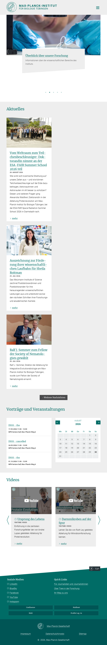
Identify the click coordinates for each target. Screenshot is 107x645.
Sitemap (83, 634)
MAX (31, 613)
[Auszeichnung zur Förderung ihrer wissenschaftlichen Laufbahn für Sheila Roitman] (29, 240)
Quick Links (60, 579)
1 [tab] (45, 92)
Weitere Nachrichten (54, 397)
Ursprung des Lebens (30, 519)
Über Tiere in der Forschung (66, 588)
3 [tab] (53, 92)
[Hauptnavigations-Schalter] (97, 7)
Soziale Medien (15, 579)
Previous (9, 54)
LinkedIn (13, 584)
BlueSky (13, 588)
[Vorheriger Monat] (98, 422)
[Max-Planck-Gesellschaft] (42, 626)
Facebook (14, 593)
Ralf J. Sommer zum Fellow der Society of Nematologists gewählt (28, 354)
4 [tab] (57, 92)
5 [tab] (61, 92)
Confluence (30, 607)
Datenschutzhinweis (55, 634)
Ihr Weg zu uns (61, 593)
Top (97, 569)
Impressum (25, 634)
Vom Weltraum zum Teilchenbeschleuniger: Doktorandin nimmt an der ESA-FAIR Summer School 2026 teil (28, 161)
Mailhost (76, 607)
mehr (15, 218)
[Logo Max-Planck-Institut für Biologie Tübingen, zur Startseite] (49, 7)
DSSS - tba (14, 425)
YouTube (14, 597)
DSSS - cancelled (17, 441)
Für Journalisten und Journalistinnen (71, 584)
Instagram (14, 601)
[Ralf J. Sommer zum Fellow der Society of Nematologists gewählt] (29, 330)
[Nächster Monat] (57, 422)
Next (98, 54)
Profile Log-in (76, 613)
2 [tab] (49, 92)
